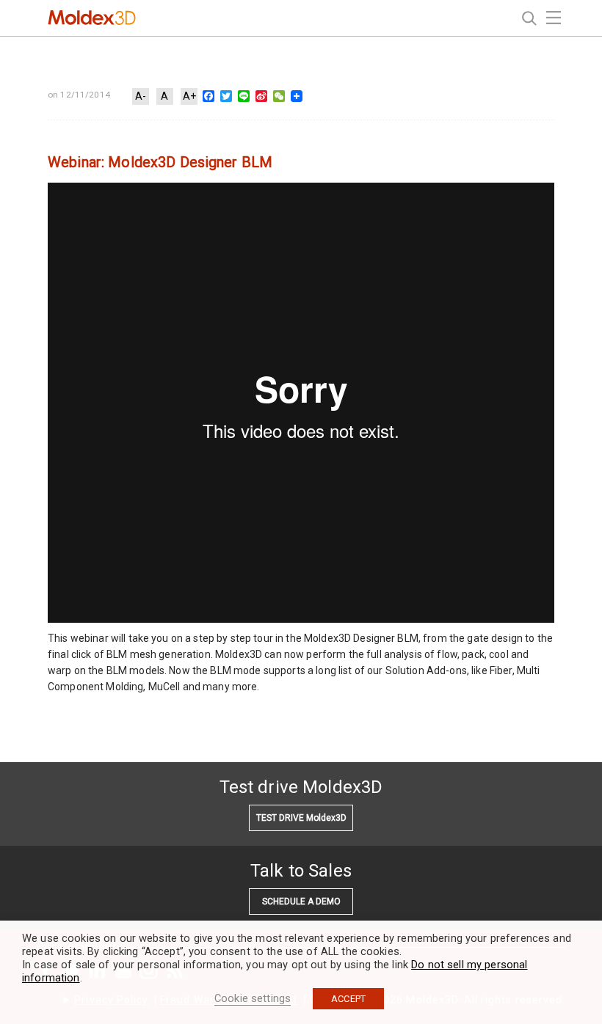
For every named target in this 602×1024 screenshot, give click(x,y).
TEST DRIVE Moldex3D (301, 818)
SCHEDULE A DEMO (301, 901)
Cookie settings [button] (252, 998)
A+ (189, 96)
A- (140, 96)
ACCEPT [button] (348, 998)
